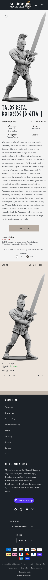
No (31, 256)
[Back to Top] (42, 574)
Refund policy (13, 568)
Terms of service (36, 568)
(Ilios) (13, 121)
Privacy (8, 448)
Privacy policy (24, 568)
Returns (8, 442)
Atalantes (6, 121)
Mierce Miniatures (14, 564)
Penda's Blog (10, 419)
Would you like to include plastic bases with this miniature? (24, 251)
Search (7, 430)
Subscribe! (9, 407)
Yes (21, 256)
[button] (5, 5)
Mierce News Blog (12, 425)
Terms (7, 454)
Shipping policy (41, 564)
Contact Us (9, 413)
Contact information (25, 572)
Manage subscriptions (24, 575)
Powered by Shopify (27, 564)
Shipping (8, 436)
